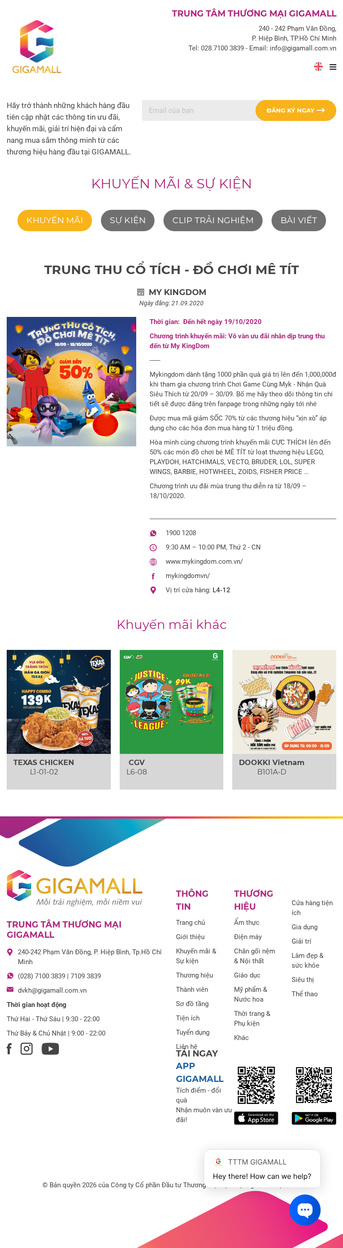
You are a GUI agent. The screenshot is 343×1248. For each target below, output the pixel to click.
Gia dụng (305, 927)
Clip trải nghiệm (213, 220)
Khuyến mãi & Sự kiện (171, 183)
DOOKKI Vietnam (272, 762)
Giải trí (301, 941)
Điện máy (248, 937)
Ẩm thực (246, 923)
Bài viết (298, 220)
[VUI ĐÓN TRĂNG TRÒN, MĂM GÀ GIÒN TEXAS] (59, 702)
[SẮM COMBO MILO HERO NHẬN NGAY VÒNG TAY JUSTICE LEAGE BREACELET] (172, 702)
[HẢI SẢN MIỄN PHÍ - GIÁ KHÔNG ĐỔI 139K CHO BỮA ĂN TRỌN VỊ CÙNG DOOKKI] (284, 702)
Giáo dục (247, 975)
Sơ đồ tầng (192, 1004)
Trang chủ (190, 923)
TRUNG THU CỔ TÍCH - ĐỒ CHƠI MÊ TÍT (171, 269)
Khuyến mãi (54, 220)
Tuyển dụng (192, 1032)
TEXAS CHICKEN (43, 762)
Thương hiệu (194, 975)
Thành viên (192, 990)
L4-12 (221, 590)
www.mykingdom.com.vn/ (204, 561)
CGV (137, 762)
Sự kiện (128, 220)
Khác (241, 1038)
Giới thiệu (190, 937)
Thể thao (305, 994)
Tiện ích (188, 1018)
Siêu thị (303, 980)
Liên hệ (186, 1047)
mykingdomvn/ (188, 576)
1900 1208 (181, 533)
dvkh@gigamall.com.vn (52, 990)
